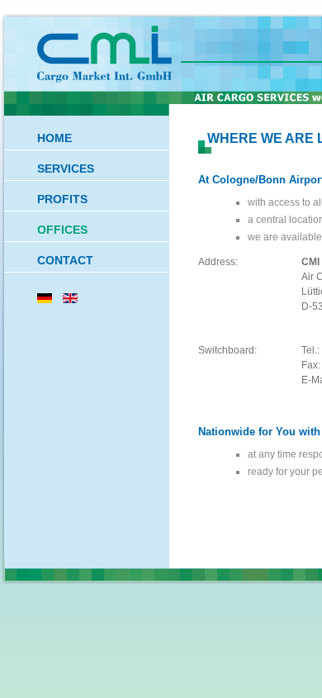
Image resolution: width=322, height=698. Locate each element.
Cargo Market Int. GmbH (107, 54)
